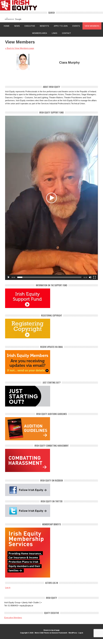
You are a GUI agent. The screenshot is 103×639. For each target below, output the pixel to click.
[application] (51, 198)
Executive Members (13, 617)
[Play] (8, 277)
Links (54, 33)
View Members (92, 26)
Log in (7, 587)
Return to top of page (52, 630)
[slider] (49, 277)
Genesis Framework (59, 633)
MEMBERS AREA (39, 33)
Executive (30, 26)
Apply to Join (60, 26)
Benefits (44, 26)
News (17, 26)
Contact (66, 33)
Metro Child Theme (42, 633)
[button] (51, 198)
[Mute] (90, 277)
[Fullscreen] (94, 277)
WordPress (73, 633)
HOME (6, 26)
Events (76, 26)
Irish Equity (51, 6)
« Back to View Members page (19, 48)
